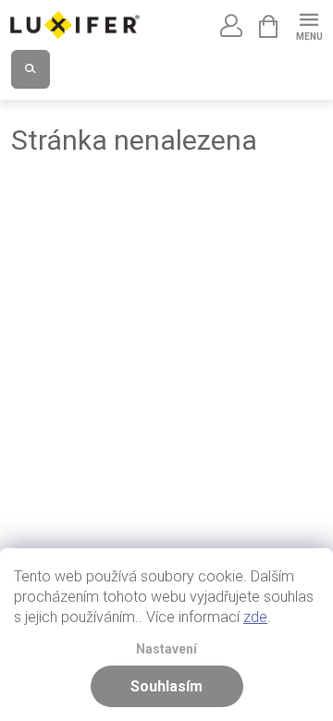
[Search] (30, 69)
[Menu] (308, 24)
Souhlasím (166, 686)
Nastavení (166, 649)
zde (255, 617)
